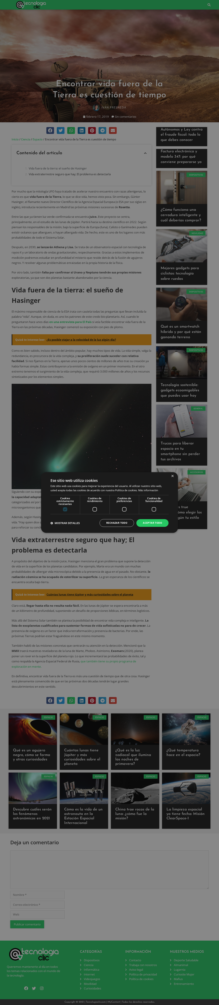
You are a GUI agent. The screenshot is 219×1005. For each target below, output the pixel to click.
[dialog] (109, 502)
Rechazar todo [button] (116, 523)
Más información (148, 490)
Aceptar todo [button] (152, 523)
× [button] (172, 476)
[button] (65, 523)
